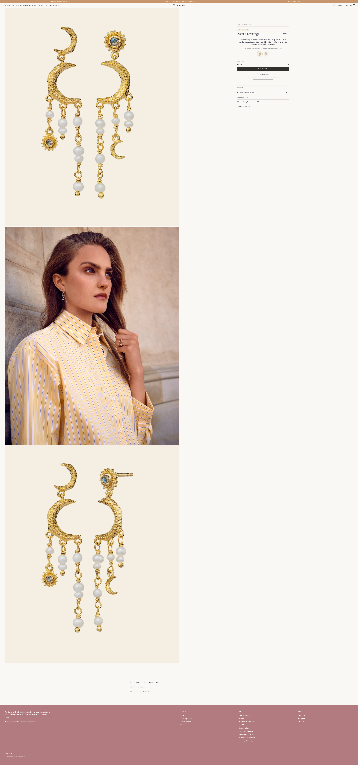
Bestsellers (27, 5)
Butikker (242, 725)
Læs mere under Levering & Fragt (263, 79)
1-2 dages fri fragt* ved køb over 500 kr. (248, 102)
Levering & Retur (187, 718)
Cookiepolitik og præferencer (250, 741)
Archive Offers (54, 5)
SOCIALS (300, 711)
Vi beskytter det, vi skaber (139, 691)
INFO (240, 711)
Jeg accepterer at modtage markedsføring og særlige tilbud (20, 721)
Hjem (238, 24)
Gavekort (183, 725)
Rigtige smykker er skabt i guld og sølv (144, 682)
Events (241, 718)
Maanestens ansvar (242, 97)
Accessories (16, 5)
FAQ (182, 715)
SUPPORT (183, 711)
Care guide (240, 87)
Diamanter (35, 5)
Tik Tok (301, 722)
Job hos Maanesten (246, 731)
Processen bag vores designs (245, 92)
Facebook (301, 715)
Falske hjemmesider (246, 734)
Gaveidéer (44, 5)
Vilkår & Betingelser (247, 738)
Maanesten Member (246, 722)
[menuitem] (8, 5)
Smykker (7, 5)
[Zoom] (175, 12)
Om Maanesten (244, 715)
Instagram (301, 718)
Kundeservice (185, 722)
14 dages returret (294, 1)
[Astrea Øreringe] (266, 54)
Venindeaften (244, 728)
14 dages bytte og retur (243, 106)
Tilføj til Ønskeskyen (264, 74)
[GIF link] (335, 5)
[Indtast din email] (51, 717)
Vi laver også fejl (136, 687)
